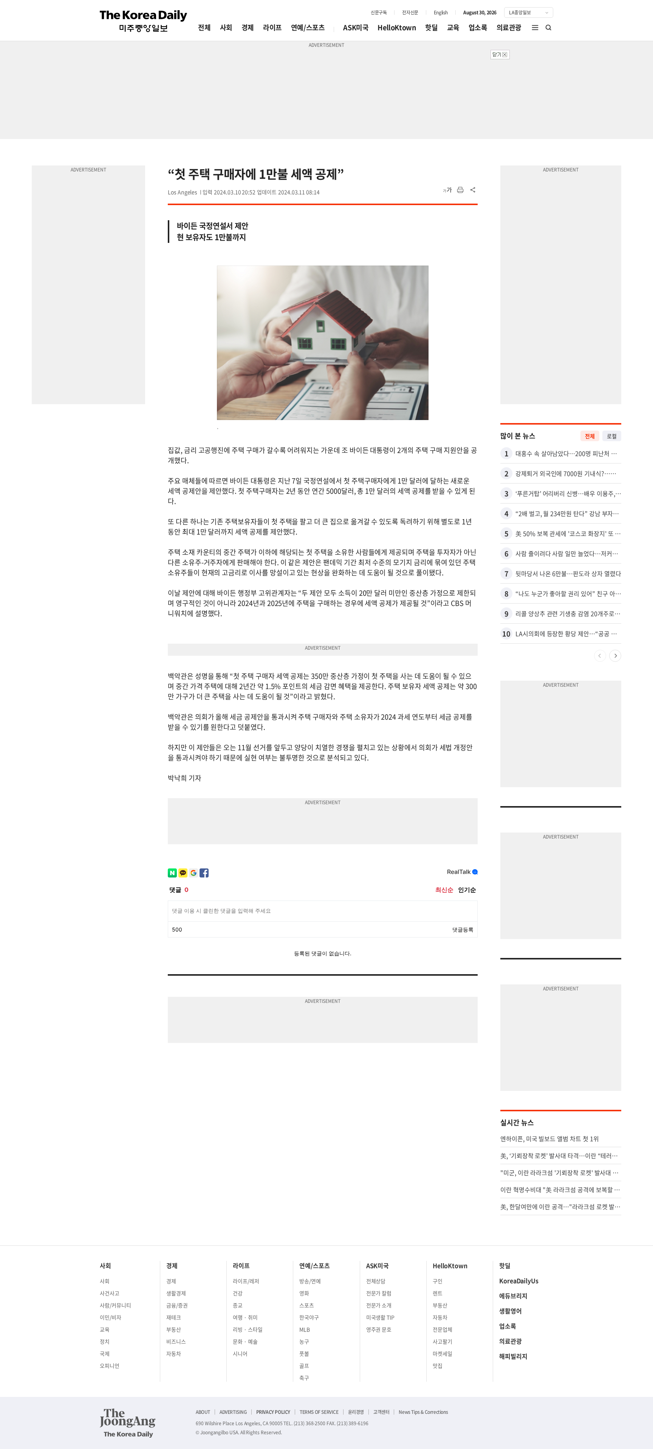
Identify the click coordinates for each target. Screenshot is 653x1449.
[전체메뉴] (535, 27)
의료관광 (509, 27)
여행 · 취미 (245, 1317)
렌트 (438, 1293)
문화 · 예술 (245, 1341)
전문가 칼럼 (379, 1293)
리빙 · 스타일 (248, 1329)
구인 (438, 1281)
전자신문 (410, 12)
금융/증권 (177, 1305)
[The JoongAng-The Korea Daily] (128, 1423)
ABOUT (203, 1412)
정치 (105, 1341)
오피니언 (109, 1365)
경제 (247, 27)
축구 (304, 1377)
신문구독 (379, 12)
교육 (453, 27)
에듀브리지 (513, 1295)
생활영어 (510, 1310)
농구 (304, 1341)
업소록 (478, 27)
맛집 (438, 1365)
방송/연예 (310, 1281)
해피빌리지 (513, 1356)
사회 (226, 27)
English (441, 12)
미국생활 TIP (380, 1317)
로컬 (612, 436)
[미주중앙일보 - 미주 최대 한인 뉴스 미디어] (143, 21)
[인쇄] (460, 190)
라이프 (272, 27)
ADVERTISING (233, 1412)
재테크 (173, 1317)
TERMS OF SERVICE (319, 1412)
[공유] (473, 190)
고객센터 (381, 1412)
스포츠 (306, 1305)
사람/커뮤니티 (115, 1305)
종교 (238, 1305)
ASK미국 (355, 27)
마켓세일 (442, 1353)
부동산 (173, 1329)
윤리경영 (356, 1412)
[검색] (548, 27)
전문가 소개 (379, 1305)
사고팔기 (442, 1341)
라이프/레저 (246, 1281)
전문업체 (442, 1329)
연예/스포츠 (308, 27)
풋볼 (304, 1353)
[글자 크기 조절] (447, 190)
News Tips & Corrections (423, 1412)
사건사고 (109, 1293)
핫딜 (431, 27)
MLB (304, 1329)
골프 (304, 1365)
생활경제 (176, 1293)
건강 (238, 1293)
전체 (204, 27)
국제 (105, 1353)
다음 (615, 656)
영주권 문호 (379, 1329)
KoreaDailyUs (518, 1280)
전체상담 (376, 1281)
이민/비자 (110, 1317)
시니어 (240, 1353)
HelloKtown (397, 27)
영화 (304, 1293)
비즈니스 (176, 1341)
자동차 (173, 1353)
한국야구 (309, 1317)
